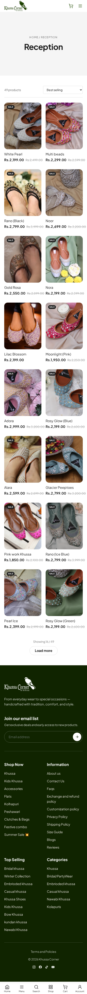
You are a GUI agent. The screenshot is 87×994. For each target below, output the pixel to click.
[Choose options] (37, 118)
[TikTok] (46, 967)
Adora (9, 421)
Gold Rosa (12, 287)
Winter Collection (17, 876)
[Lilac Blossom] (22, 326)
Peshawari (12, 811)
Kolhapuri (11, 804)
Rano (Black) (14, 221)
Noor (49, 221)
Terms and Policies (43, 951)
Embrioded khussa (18, 884)
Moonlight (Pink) (58, 354)
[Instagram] (34, 967)
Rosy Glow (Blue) (59, 421)
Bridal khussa (14, 868)
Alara (8, 487)
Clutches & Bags (17, 819)
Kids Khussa (13, 781)
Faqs (50, 789)
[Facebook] (40, 967)
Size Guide (55, 832)
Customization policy (63, 809)
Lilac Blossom (15, 354)
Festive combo (15, 827)
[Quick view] (37, 109)
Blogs (51, 839)
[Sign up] (77, 737)
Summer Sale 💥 (16, 834)
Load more (43, 650)
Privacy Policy (57, 817)
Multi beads (55, 154)
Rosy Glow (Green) (60, 621)
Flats (8, 796)
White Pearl (13, 154)
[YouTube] (53, 967)
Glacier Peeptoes (60, 487)
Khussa (9, 773)
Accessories (13, 789)
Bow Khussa (13, 914)
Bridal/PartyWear (60, 876)
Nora (49, 287)
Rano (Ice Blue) (57, 554)
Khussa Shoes (15, 899)
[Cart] (71, 6)
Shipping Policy (58, 824)
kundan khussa (15, 922)
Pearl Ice (11, 621)
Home (33, 37)
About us (54, 773)
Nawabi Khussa (15, 930)
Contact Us (55, 781)
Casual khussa (15, 891)
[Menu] (80, 6)
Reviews (53, 847)
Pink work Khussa (17, 554)
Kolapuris (54, 907)
